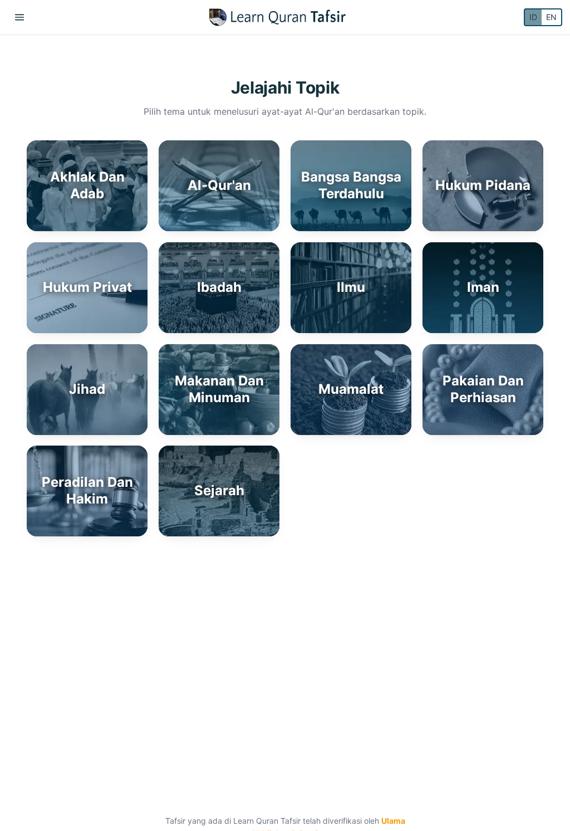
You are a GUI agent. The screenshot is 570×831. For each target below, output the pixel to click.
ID (533, 17)
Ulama (393, 820)
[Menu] (19, 17)
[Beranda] (277, 17)
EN (551, 17)
